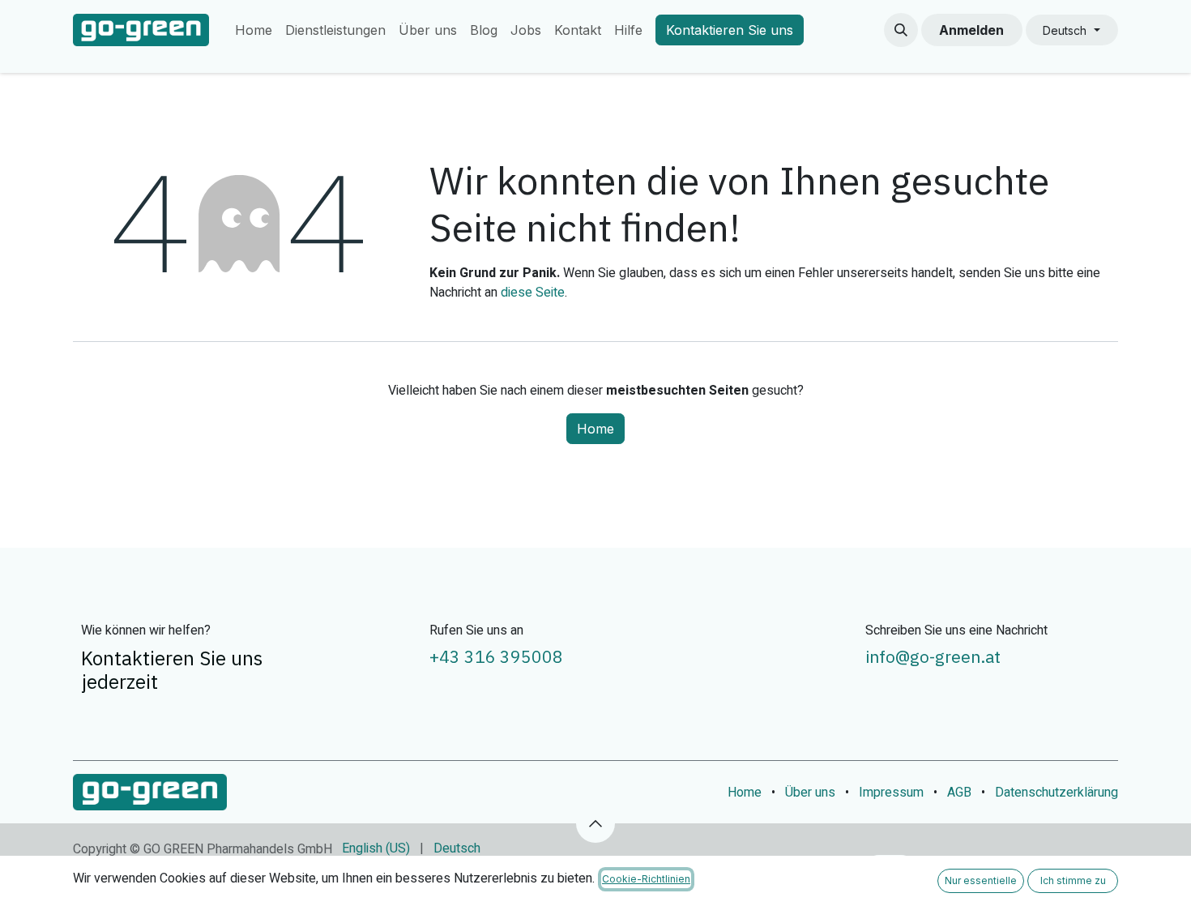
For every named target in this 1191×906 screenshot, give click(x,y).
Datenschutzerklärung (1056, 792)
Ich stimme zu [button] (1073, 880)
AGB (959, 792)
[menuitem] (253, 30)
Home (595, 429)
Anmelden (971, 30)
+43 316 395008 (496, 656)
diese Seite (533, 292)
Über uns (810, 792)
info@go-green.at (933, 656)
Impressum (891, 792)
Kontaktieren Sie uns (729, 30)
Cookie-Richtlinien (646, 879)
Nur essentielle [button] (981, 880)
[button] (901, 30)
